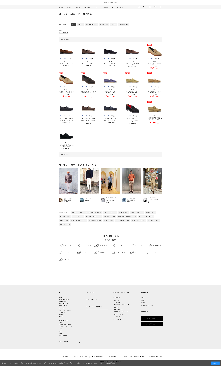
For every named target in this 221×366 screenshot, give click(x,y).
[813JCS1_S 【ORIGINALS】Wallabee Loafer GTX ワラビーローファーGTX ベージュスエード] (154, 108)
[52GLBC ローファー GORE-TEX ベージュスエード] (154, 51)
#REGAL (113, 24)
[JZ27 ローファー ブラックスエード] (66, 108)
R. (59, 318)
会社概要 (143, 297)
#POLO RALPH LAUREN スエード (127, 216)
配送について (117, 307)
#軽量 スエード (64, 220)
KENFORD (61, 308)
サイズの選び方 (117, 319)
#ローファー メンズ (77, 212)
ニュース (78, 7)
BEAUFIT (61, 314)
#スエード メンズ (123, 212)
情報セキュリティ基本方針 (80, 357)
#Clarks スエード (150, 212)
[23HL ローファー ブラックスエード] (110, 51)
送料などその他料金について (121, 314)
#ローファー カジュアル (138, 220)
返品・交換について (118, 309)
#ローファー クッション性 (146, 216)
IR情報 (142, 300)
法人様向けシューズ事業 (147, 305)
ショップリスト (90, 292)
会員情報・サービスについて (121, 311)
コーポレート (120, 7)
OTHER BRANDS (63, 335)
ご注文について (117, 302)
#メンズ (80, 24)
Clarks (60, 322)
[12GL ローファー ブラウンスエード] (66, 51)
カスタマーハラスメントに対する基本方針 (133, 357)
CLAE (60, 329)
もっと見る (105, 7)
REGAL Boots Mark (64, 299)
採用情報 (143, 302)
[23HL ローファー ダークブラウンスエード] (132, 51)
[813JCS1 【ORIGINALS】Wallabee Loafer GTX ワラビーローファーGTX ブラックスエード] (66, 135)
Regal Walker (62, 301)
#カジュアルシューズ (91, 24)
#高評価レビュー (123, 24)
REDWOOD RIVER (63, 320)
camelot (61, 316)
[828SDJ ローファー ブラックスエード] (132, 108)
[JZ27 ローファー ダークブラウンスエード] (88, 108)
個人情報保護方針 (113, 357)
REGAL (60, 297)
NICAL (60, 333)
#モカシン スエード (65, 224)
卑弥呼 (60, 331)
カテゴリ (61, 7)
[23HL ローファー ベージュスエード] (88, 51)
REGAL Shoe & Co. (64, 303)
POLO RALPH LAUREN (65, 325)
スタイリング (87, 7)
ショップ (97, 7)
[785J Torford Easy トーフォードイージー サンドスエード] (154, 79)
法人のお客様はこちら (152, 324)
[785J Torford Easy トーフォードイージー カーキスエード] (132, 79)
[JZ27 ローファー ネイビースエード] (110, 108)
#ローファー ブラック (110, 212)
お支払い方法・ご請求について (121, 304)
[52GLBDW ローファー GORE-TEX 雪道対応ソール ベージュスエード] (66, 79)
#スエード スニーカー (137, 212)
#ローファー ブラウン (109, 216)
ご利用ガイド (116, 297)
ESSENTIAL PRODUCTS (65, 310)
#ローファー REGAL (65, 216)
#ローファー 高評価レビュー (93, 216)
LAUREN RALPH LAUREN (65, 327)
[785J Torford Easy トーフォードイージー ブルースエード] (110, 79)
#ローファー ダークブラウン (78, 220)
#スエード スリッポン (153, 220)
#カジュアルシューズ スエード (93, 212)
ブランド (69, 7)
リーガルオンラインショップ (121, 292)
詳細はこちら (114, 363)
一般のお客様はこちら (152, 318)
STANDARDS (62, 312)
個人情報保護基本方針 (97, 357)
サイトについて (117, 316)
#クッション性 (104, 24)
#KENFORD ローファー (95, 220)
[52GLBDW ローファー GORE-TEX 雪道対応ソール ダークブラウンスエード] (88, 79)
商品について (117, 300)
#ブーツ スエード (78, 216)
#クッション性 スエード (123, 220)
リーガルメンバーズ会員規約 (94, 307)
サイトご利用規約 (63, 357)
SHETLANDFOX (63, 306)
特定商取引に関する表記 (155, 357)
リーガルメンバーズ (91, 299)
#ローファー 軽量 (108, 220)
